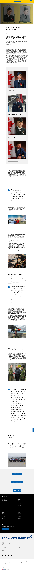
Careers (19, 500)
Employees (3, 513)
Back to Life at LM (4, 5)
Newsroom (19, 505)
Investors (3, 516)
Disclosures (19, 518)
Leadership (19, 503)
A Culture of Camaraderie (14, 91)
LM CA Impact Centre (16, 473)
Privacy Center (4, 547)
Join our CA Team (16, 490)
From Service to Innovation (14, 137)
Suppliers (3, 518)
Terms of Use (4, 549)
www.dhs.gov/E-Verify (7, 569)
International (4, 514)
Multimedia (19, 516)
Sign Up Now (5, 529)
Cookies (3, 550)
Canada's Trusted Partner (16, 482)
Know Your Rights (4, 567)
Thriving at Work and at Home (14, 114)
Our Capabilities (4, 500)
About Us (19, 508)
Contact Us (19, 513)
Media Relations (20, 514)
